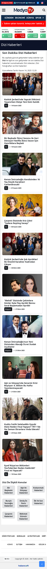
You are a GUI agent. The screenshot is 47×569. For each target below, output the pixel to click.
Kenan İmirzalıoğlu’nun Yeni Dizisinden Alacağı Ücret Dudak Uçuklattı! (20, 344)
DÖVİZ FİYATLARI (8, 536)
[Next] (43, 23)
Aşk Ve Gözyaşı (23, 490)
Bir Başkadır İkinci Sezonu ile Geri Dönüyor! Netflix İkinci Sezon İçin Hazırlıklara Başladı (21, 140)
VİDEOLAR (31, 3)
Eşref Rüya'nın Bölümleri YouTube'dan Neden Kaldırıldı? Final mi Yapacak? (19, 468)
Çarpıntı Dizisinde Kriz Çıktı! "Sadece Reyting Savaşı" (18, 221)
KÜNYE (10, 544)
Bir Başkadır (8, 490)
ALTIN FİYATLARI (33, 536)
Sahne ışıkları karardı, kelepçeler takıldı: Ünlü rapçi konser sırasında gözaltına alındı (24, 24)
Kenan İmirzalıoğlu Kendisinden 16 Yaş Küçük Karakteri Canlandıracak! (22, 182)
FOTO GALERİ (20, 3)
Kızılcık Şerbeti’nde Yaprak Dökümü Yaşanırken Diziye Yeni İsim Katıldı (22, 100)
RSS (7, 559)
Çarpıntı (8, 515)
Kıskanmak (38, 489)
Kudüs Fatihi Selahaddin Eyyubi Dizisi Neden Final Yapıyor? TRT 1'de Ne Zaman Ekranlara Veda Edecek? (22, 427)
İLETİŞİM (19, 544)
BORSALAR (21, 536)
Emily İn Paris (23, 503)
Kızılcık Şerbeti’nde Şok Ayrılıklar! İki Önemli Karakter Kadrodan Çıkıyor (21, 262)
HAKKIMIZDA (30, 544)
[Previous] (2, 23)
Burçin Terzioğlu (8, 503)
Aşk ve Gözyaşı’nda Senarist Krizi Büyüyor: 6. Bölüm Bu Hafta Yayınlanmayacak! (20, 385)
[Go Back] (42, 564)
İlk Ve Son (38, 502)
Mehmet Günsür (23, 516)
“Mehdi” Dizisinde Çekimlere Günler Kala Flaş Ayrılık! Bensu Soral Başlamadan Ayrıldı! (19, 303)
